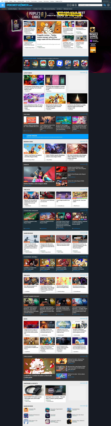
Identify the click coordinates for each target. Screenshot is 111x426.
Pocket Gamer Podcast (31, 296)
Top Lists (27, 275)
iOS (2, 1)
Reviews (52, 1)
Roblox (10, 1)
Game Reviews (28, 233)
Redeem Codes (21, 1)
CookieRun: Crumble (37, 8)
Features (40, 1)
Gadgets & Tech (59, 1)
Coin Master (59, 8)
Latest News (28, 73)
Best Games (46, 1)
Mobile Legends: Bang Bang (49, 8)
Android (6, 1)
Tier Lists (27, 1)
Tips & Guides (34, 1)
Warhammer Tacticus (68, 8)
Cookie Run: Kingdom (12, 8)
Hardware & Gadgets (31, 383)
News (15, 1)
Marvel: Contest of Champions (25, 8)
